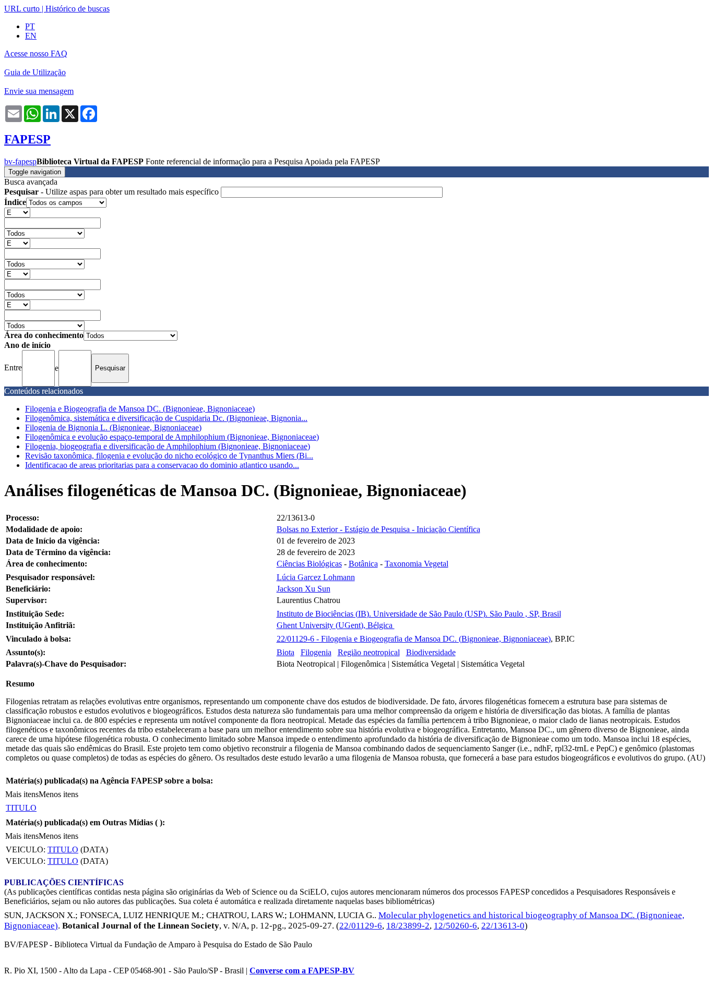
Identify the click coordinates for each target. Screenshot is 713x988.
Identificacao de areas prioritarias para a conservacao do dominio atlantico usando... (162, 465)
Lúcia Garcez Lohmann (316, 577)
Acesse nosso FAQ (35, 53)
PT (30, 26)
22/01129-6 (360, 926)
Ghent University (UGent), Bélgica (336, 625)
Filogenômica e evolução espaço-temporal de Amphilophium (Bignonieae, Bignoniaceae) (172, 436)
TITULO (21, 807)
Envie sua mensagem (39, 91)
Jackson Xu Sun (303, 588)
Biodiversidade (431, 652)
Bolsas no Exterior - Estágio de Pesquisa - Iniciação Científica (378, 529)
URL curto (22, 8)
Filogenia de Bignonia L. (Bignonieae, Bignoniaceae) (113, 427)
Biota (285, 652)
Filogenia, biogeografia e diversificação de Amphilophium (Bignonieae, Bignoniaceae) (167, 446)
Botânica (363, 563)
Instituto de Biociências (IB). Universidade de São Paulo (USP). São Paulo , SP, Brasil (419, 613)
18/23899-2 (408, 926)
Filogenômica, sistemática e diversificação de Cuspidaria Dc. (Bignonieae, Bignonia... (166, 418)
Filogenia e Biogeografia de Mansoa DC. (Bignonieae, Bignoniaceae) (140, 408)
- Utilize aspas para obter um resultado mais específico (112, 191)
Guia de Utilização (35, 72)
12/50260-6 (455, 926)
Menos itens (58, 794)
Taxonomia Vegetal (416, 563)
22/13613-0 (503, 926)
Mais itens (22, 794)
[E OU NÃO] (17, 212)
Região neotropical (369, 652)
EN (31, 35)
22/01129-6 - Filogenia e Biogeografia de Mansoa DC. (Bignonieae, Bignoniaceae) (414, 638)
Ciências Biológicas (309, 563)
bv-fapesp (20, 161)
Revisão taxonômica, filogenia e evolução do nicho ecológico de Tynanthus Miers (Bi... (169, 455)
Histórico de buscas (77, 8)
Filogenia (316, 652)
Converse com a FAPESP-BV (301, 970)
